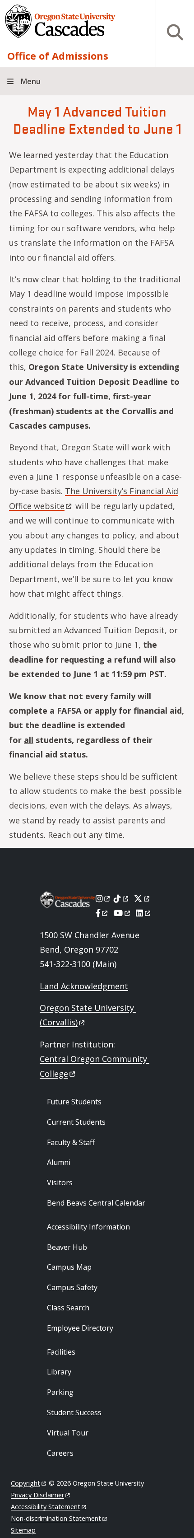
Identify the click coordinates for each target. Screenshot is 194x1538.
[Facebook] (102, 912)
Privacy (37, 1495)
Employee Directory (80, 1328)
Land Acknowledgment (84, 986)
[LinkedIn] (144, 912)
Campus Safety (72, 1287)
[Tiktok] (121, 898)
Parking (60, 1392)
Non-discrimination (56, 1518)
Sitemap (23, 1530)
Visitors (60, 1182)
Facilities (61, 1352)
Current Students (76, 1122)
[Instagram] (103, 898)
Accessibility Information (88, 1227)
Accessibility (45, 1506)
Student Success (74, 1412)
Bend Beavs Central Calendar (96, 1203)
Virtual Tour (67, 1433)
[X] (142, 898)
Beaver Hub (67, 1247)
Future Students (74, 1102)
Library (59, 1372)
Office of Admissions (57, 55)
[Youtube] (122, 912)
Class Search (68, 1308)
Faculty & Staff (71, 1142)
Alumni (58, 1162)
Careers (60, 1453)
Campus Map (69, 1267)
